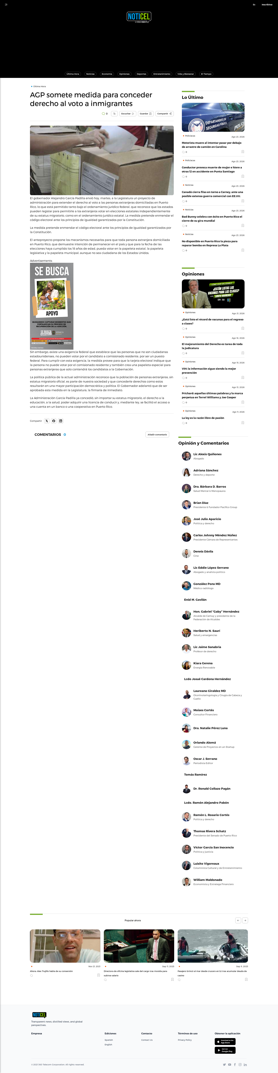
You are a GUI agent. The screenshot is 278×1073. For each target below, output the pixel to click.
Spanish (109, 1040)
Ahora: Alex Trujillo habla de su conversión (51, 971)
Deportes (141, 74)
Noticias (90, 74)
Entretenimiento (161, 74)
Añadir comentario (157, 434)
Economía (107, 74)
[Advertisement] (139, 46)
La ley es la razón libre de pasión (203, 417)
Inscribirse (267, 4)
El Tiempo (206, 74)
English (108, 1044)
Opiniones (124, 74)
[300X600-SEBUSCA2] (102, 306)
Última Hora (73, 74)
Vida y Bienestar (186, 74)
